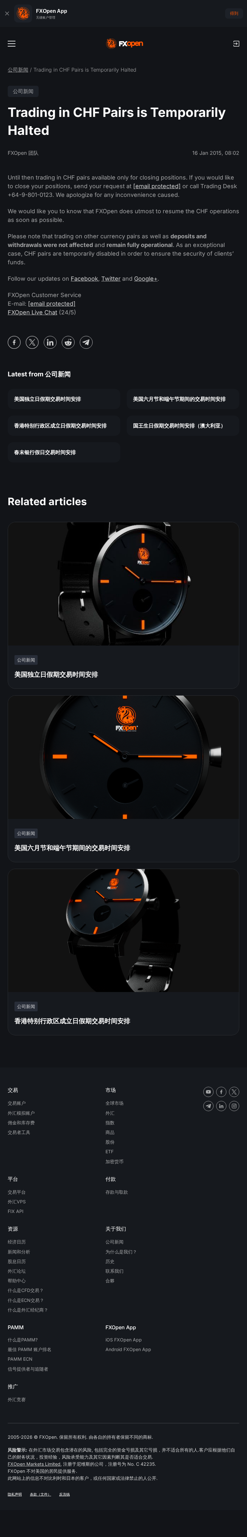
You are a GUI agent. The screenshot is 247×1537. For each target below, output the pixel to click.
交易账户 (17, 1103)
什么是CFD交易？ (26, 1290)
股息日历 (17, 1261)
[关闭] (7, 13)
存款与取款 (116, 1192)
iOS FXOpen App (123, 1339)
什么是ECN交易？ (26, 1300)
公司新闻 (18, 69)
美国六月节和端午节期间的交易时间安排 (179, 399)
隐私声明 (15, 1494)
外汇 (109, 1113)
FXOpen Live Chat (32, 312)
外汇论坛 (17, 1271)
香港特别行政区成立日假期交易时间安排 (60, 425)
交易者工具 (19, 1132)
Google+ (146, 278)
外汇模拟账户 (21, 1113)
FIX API (15, 1211)
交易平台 (17, 1192)
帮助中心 (17, 1280)
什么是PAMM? (23, 1339)
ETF (109, 1151)
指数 (109, 1122)
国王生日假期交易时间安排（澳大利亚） (179, 425)
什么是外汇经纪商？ (28, 1310)
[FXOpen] (124, 44)
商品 (109, 1132)
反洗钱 (64, 1494)
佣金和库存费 (21, 1122)
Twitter (111, 278)
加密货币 (114, 1161)
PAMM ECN (20, 1359)
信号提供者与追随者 (28, 1369)
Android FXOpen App (128, 1349)
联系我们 (114, 1271)
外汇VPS (17, 1201)
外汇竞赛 (17, 1399)
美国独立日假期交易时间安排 (47, 399)
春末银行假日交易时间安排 (45, 452)
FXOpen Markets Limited (34, 1464)
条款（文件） (40, 1494)
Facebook (84, 278)
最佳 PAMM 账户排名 (29, 1349)
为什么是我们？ (121, 1251)
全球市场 (114, 1103)
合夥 (109, 1280)
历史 (109, 1261)
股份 (109, 1142)
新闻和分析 (19, 1251)
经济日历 (17, 1241)
